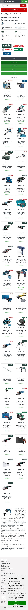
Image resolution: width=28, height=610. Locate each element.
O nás (2, 565)
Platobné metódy (5, 566)
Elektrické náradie (5, 14)
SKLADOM (14, 77)
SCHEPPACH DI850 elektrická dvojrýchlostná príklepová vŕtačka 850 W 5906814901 (21, 286)
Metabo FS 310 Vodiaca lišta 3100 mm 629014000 (7, 379)
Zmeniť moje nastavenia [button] (17, 606)
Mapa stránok (4, 578)
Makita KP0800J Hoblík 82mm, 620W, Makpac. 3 (7, 284)
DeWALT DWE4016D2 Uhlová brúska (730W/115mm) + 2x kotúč (21, 309)
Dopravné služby (5, 563)
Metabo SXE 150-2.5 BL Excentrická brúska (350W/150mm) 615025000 (7, 238)
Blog (2, 582)
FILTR (14, 58)
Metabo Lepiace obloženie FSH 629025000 (7, 474)
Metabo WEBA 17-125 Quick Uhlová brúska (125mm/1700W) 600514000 (21, 475)
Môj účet (3, 588)
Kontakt (3, 570)
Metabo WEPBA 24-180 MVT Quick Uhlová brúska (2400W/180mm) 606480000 (7, 499)
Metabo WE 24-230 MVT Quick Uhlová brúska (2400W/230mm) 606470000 (7, 262)
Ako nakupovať (5, 561)
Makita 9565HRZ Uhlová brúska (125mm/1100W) (7, 213)
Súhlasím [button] (17, 601)
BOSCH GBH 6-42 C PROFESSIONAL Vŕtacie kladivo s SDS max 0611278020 (7, 309)
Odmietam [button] (16, 604)
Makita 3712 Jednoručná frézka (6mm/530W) (7, 119)
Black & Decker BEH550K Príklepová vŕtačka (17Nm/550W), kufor (21, 451)
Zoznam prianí (4, 591)
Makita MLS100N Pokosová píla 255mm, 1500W (21, 119)
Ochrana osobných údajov (8, 573)
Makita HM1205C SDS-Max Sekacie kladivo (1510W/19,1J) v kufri (21, 215)
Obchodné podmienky (6, 572)
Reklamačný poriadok (6, 568)
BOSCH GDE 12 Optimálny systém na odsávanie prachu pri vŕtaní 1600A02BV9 (7, 191)
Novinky (3, 593)
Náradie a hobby (17, 13)
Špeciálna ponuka (8, 13)
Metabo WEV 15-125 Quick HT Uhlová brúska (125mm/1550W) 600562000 (7, 451)
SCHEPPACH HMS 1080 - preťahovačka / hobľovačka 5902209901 (21, 96)
